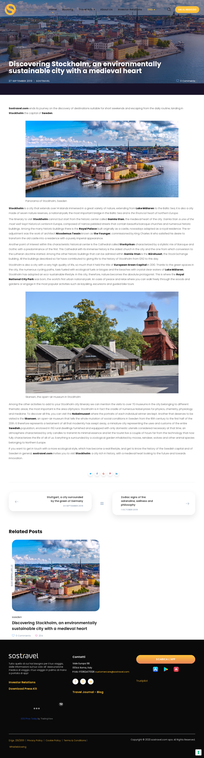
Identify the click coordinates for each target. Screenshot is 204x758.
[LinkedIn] (91, 681)
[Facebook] (75, 681)
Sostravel (43, 81)
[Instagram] (83, 681)
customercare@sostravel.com (112, 671)
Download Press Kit (23, 689)
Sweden (13, 55)
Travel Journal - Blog (88, 692)
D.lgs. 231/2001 (16, 740)
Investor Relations (22, 682)
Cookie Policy (53, 740)
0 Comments (187, 81)
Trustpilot (142, 681)
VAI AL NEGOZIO (187, 9)
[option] (54, 589)
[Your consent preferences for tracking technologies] (198, 752)
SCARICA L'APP (165, 659)
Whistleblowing (17, 746)
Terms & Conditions (75, 740)
